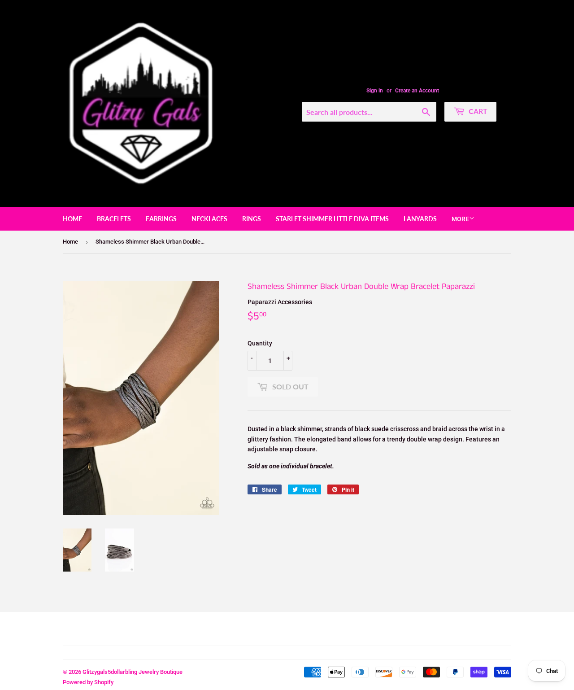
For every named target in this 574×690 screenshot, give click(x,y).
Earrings (161, 219)
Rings (251, 219)
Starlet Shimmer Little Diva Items (332, 219)
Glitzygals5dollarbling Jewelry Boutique (133, 671)
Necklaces (209, 219)
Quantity (260, 343)
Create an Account (417, 90)
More (460, 219)
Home (72, 219)
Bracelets (114, 219)
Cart (477, 111)
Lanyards (420, 219)
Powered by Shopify (88, 682)
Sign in (374, 90)
